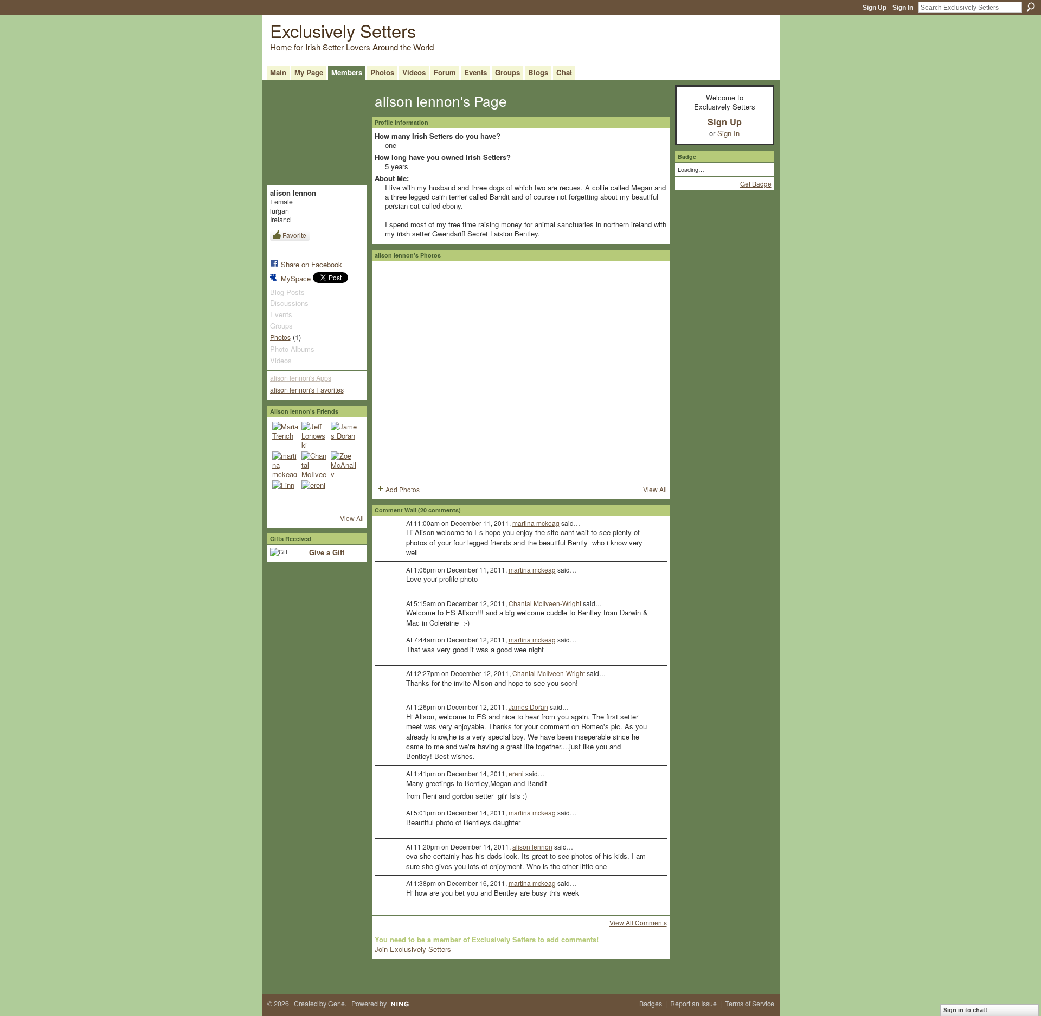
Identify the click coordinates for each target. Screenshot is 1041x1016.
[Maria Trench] (285, 435)
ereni (516, 773)
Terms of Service (749, 1003)
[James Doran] (344, 435)
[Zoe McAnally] (344, 464)
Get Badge (756, 183)
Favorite (294, 235)
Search (1030, 7)
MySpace (296, 278)
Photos (280, 337)
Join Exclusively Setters (413, 949)
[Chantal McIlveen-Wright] (314, 464)
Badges (650, 1003)
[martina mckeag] (285, 464)
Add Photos (402, 489)
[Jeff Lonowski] (314, 435)
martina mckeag (536, 523)
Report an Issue (693, 1003)
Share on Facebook (311, 264)
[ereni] (314, 493)
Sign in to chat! (965, 1010)
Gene (336, 1003)
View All (352, 518)
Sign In (902, 7)
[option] (520, 371)
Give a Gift (326, 552)
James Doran (528, 706)
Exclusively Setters (343, 30)
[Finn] (285, 493)
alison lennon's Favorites (307, 390)
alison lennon (532, 846)
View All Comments (638, 922)
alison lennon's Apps (300, 378)
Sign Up (874, 7)
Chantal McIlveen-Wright (545, 603)
